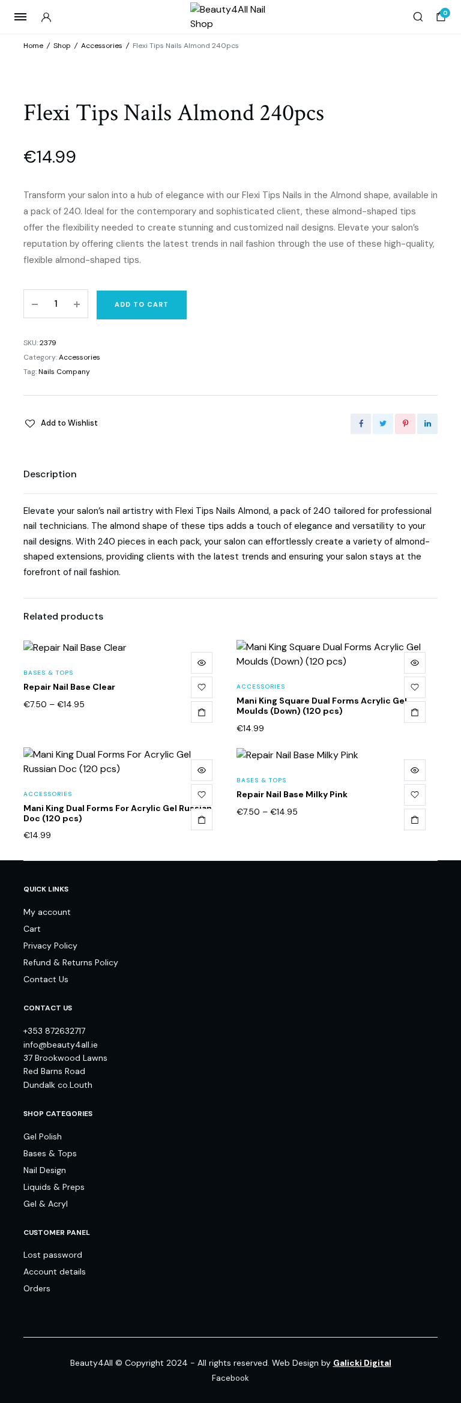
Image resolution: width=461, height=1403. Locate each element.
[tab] (50, 474)
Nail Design (44, 1170)
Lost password (52, 1254)
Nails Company (64, 371)
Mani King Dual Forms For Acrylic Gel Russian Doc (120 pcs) (117, 813)
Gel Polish (42, 1136)
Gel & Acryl (45, 1203)
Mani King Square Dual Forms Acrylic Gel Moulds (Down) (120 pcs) (322, 705)
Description (50, 474)
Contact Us (45, 979)
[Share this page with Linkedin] (427, 424)
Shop (62, 45)
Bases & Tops (48, 673)
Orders (36, 1288)
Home (33, 45)
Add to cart (142, 304)
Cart (32, 928)
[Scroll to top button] (442, 1355)
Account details (54, 1271)
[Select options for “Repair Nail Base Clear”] (201, 712)
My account (47, 912)
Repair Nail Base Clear (69, 686)
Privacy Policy (50, 945)
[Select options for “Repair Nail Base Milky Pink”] (415, 819)
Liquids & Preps (54, 1186)
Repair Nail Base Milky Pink (292, 794)
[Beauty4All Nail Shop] (230, 16)
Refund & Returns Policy (70, 962)
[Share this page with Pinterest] (405, 424)
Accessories (101, 45)
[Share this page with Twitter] (383, 424)
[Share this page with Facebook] (361, 424)
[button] (60, 423)
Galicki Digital (362, 1362)
